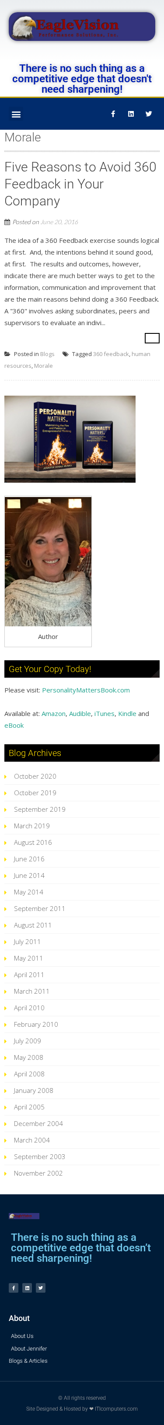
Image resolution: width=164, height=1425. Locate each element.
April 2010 (29, 1007)
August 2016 (33, 842)
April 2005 (29, 1106)
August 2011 (33, 925)
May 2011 (28, 958)
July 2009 (27, 1040)
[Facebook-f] (112, 114)
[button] (16, 114)
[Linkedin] (130, 114)
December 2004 (38, 1123)
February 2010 (36, 1024)
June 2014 (29, 875)
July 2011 (27, 941)
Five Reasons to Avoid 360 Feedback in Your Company (80, 183)
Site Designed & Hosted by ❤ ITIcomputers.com (82, 1409)
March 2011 (32, 991)
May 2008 (28, 1057)
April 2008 (29, 1073)
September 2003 (40, 1156)
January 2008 (33, 1090)
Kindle (127, 713)
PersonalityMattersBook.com (86, 690)
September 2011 (40, 908)
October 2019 (35, 792)
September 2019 (40, 809)
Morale (43, 366)
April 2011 (29, 974)
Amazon (54, 713)
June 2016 (29, 858)
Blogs (47, 354)
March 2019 (32, 825)
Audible (80, 713)
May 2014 (28, 891)
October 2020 (35, 776)
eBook (14, 725)
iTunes (104, 713)
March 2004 (32, 1140)
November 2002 (38, 1173)
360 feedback (111, 354)
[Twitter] (148, 114)
